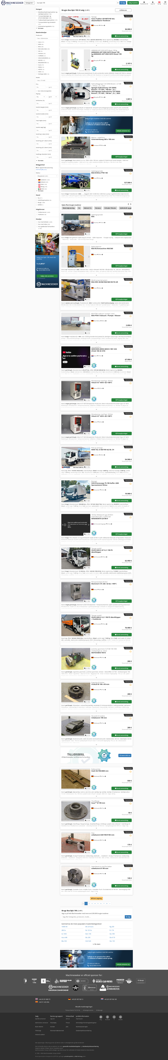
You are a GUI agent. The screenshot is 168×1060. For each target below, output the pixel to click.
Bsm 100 (88, 934)
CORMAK (42, 56)
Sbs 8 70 (112, 937)
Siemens (42, 53)
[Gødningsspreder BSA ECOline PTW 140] (75, 181)
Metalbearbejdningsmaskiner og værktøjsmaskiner (47, 13)
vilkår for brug (78, 1056)
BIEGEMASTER (43, 62)
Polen (43, 184)
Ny (40, 198)
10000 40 (64, 927)
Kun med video (44, 224)
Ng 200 (112, 927)
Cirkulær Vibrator (110, 208)
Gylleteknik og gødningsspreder (130, 208)
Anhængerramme (88, 1010)
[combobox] (47, 175)
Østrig (43, 186)
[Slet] (118, 2)
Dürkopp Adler (43, 74)
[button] (165, 2)
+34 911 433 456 (44, 1002)
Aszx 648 (64, 937)
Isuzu (41, 65)
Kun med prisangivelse (44, 91)
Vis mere (97, 944)
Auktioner (42, 214)
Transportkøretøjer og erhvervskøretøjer (44, 17)
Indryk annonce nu (123, 131)
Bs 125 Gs (88, 930)
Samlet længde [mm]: (42, 107)
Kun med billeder (45, 222)
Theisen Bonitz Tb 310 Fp (72, 1010)
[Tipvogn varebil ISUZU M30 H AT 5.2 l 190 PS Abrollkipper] (75, 558)
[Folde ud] (96, 45)
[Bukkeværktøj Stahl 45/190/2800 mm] (75, 779)
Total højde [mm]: (41, 120)
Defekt (40, 205)
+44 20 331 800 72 (44, 999)
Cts (79, 208)
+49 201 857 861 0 (77, 999)
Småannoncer (44, 212)
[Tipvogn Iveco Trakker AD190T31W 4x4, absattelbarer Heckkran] (75, 27)
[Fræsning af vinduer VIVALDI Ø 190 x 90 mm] (75, 692)
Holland (44, 182)
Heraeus (98, 208)
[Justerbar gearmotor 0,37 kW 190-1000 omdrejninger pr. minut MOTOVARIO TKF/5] (75, 659)
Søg (123, 3)
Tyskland (45, 180)
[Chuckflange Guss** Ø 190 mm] (75, 811)
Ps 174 (112, 930)
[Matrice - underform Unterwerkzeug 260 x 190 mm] (75, 147)
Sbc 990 (112, 934)
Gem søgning (97, 898)
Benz (40, 46)
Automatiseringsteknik (46, 26)
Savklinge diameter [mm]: (43, 154)
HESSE (41, 69)
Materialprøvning (69, 208)
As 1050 (64, 934)
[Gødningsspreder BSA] (75, 225)
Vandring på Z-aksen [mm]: (44, 147)
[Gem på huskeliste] (130, 19)
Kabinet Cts (88, 208)
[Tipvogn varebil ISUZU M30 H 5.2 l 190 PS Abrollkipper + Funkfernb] (75, 625)
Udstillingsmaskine (44, 200)
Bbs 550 (64, 941)
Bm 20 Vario (89, 927)
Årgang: (38, 94)
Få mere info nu (125, 755)
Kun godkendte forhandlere (46, 227)
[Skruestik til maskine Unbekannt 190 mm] (75, 726)
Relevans (123, 10)
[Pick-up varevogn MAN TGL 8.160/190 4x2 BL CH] (75, 458)
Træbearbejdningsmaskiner (47, 20)
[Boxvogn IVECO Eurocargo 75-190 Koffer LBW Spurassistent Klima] (75, 491)
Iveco (41, 42)
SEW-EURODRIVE (44, 58)
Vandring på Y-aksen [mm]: (44, 141)
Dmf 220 (88, 941)
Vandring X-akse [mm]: (42, 134)
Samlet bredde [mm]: (42, 114)
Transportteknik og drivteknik (46, 23)
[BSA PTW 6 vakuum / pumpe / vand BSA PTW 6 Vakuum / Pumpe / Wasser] (75, 323)
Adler (41, 72)
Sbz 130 (112, 941)
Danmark (41, 169)
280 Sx (64, 930)
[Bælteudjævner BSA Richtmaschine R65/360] (75, 256)
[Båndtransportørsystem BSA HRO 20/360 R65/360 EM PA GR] (75, 290)
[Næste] (88, 27)
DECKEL (41, 60)
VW (40, 51)
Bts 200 (87, 937)
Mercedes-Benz (44, 49)
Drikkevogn (99, 1010)
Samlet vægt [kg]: (41, 127)
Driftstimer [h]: (40, 100)
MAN (40, 44)
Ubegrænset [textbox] (42, 176)
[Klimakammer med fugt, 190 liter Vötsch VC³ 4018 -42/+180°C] (75, 391)
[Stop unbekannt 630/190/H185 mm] (75, 843)
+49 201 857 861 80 (110, 999)
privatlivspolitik (68, 1056)
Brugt (41, 202)
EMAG (41, 67)
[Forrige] (62, 27)
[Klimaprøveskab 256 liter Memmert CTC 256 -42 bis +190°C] (75, 592)
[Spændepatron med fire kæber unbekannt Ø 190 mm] (75, 876)
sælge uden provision (47, 276)
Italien (43, 189)
